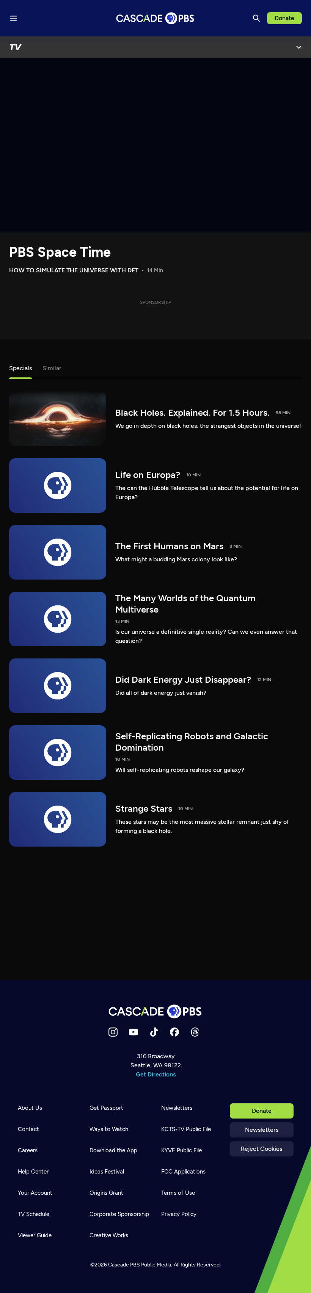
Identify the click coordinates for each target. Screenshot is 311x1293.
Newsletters (261, 1129)
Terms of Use (178, 1192)
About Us (30, 1107)
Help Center (33, 1171)
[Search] (256, 18)
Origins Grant (106, 1192)
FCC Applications (183, 1171)
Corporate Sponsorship (119, 1214)
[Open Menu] (299, 47)
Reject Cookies (261, 1148)
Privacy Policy (178, 1214)
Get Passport (106, 1107)
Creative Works (109, 1235)
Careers (28, 1150)
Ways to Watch (109, 1129)
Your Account (35, 1192)
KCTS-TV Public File (186, 1129)
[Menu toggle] (13, 18)
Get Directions (156, 1074)
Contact (28, 1129)
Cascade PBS (124, 1265)
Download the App (113, 1150)
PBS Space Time (60, 252)
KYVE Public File (181, 1150)
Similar (51, 368)
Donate (284, 18)
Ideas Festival (107, 1171)
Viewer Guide (35, 1235)
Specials (20, 368)
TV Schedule (33, 1214)
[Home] (155, 1011)
